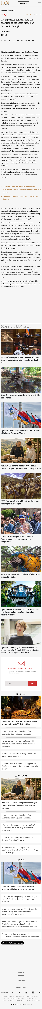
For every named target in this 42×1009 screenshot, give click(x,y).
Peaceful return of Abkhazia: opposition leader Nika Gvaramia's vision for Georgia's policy (20, 766)
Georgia (4, 14)
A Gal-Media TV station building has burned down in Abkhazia (17, 839)
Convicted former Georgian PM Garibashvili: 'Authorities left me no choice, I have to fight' (21, 850)
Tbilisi (4, 35)
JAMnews (5, 31)
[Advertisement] (21, 305)
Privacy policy (21, 988)
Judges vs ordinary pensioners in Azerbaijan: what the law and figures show (20, 935)
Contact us (21, 980)
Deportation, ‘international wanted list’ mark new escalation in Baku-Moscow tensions (19, 743)
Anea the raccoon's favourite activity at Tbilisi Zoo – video (20, 396)
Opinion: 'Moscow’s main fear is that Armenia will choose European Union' (20, 431)
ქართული (4, 10)
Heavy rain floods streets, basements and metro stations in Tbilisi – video (19, 722)
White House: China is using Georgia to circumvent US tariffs (19, 755)
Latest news (21, 775)
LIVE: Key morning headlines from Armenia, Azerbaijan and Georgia (20, 502)
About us (21, 972)
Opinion (21, 859)
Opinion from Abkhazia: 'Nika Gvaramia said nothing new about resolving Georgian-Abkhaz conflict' (20, 612)
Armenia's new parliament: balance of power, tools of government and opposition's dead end (20, 360)
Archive (29, 14)
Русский (12, 10)
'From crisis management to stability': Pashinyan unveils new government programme (17, 539)
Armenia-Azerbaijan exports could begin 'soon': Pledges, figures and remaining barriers (21, 467)
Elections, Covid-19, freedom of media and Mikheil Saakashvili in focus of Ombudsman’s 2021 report (22, 189)
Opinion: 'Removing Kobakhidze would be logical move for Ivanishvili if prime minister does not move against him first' (20, 650)
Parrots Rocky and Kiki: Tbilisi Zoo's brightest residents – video (20, 575)
